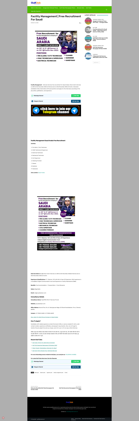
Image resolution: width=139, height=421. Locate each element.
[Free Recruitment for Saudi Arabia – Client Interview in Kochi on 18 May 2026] (88, 29)
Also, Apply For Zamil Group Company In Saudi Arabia (44, 317)
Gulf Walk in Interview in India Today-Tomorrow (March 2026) (100, 39)
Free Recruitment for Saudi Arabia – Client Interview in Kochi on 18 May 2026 (100, 30)
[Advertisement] (56, 72)
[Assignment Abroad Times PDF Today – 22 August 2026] (88, 21)
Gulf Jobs (95, 27)
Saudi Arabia (41, 172)
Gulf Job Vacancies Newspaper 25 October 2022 (44, 345)
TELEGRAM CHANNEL (71, 354)
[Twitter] (54, 27)
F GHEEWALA (95, 54)
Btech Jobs (37, 372)
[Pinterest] (57, 27)
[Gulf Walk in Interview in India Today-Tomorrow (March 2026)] (88, 38)
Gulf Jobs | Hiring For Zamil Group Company (43, 342)
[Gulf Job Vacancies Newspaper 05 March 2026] (88, 47)
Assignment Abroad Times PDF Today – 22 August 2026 (100, 21)
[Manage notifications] (3, 418)
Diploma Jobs (42, 372)
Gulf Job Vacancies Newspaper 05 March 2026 (100, 48)
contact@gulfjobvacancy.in (72, 411)
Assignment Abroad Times (98, 19)
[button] (106, 9)
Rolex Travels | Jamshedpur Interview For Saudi (44, 348)
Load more (96, 62)
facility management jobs (58, 372)
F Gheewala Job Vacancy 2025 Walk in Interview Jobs (100, 56)
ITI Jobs (66, 372)
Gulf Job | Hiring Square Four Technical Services (44, 350)
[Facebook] (51, 27)
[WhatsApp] (61, 27)
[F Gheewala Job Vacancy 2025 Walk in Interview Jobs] (88, 56)
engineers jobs (49, 372)
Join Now (76, 95)
